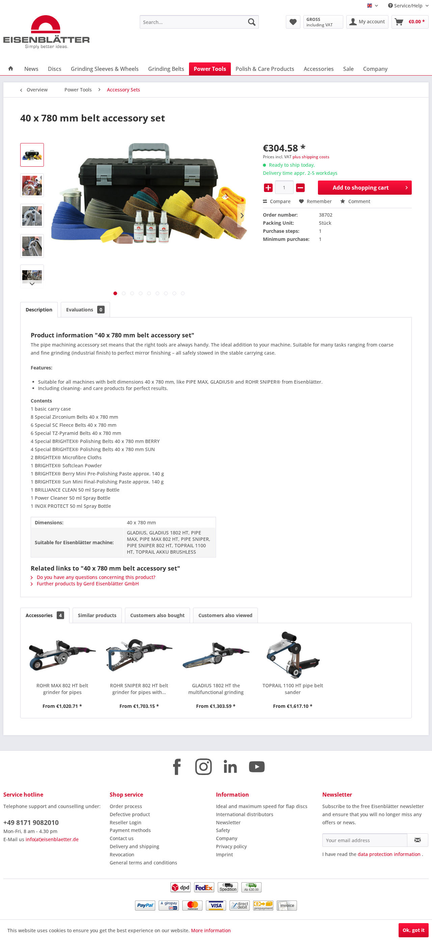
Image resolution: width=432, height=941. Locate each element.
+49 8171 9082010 (31, 822)
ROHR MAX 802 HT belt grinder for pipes (62, 688)
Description (39, 309)
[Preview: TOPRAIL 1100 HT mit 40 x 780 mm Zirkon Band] (32, 246)
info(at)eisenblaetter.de (52, 839)
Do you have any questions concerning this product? (95, 577)
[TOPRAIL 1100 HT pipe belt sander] (293, 655)
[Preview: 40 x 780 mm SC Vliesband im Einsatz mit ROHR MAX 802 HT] (32, 185)
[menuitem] (199, 22)
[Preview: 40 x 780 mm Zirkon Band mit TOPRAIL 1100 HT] (32, 215)
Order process (126, 806)
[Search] (252, 22)
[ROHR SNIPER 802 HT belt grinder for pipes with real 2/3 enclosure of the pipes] (139, 655)
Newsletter (228, 822)
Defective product (130, 814)
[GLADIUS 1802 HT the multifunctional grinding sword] (216, 655)
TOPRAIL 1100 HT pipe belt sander (293, 688)
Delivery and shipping (134, 846)
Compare (280, 201)
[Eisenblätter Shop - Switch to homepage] (55, 32)
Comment (358, 201)
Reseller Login (125, 822)
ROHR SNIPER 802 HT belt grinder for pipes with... (139, 688)
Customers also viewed (225, 615)
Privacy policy (231, 846)
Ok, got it (414, 930)
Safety (223, 830)
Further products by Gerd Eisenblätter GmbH (87, 583)
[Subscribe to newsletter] (417, 840)
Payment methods (130, 830)
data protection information (389, 854)
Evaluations (84, 309)
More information (211, 930)
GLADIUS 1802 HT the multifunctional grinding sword (216, 689)
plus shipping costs (311, 157)
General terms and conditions (143, 862)
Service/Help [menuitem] (408, 5)
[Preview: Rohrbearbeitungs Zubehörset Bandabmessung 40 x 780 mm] (32, 155)
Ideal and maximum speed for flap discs (261, 806)
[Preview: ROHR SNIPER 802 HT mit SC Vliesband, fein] (32, 276)
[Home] (10, 68)
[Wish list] (293, 22)
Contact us (122, 838)
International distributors (244, 814)
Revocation (122, 854)
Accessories (44, 615)
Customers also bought (157, 615)
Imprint (224, 854)
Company (226, 838)
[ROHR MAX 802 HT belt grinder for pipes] (62, 655)
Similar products (97, 615)
